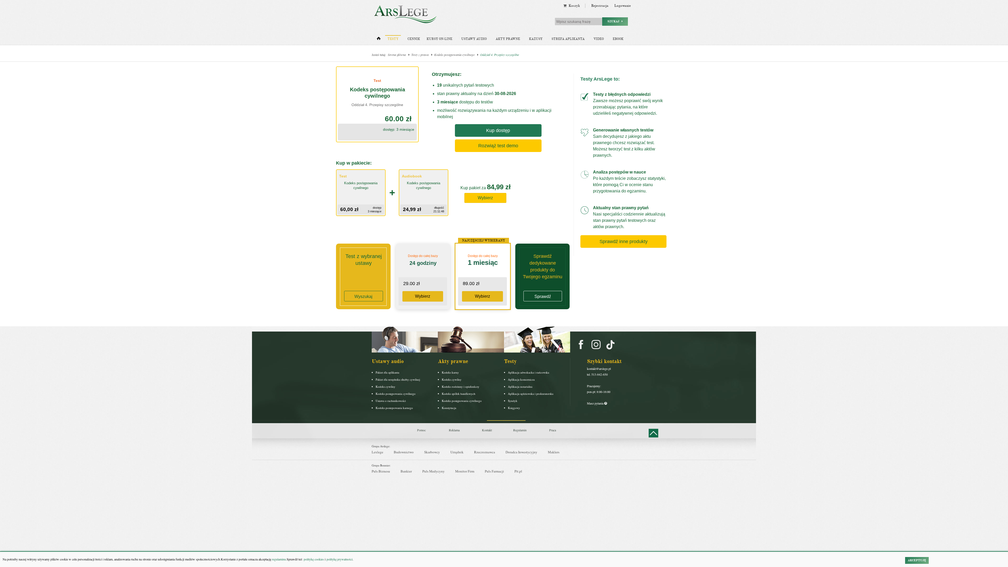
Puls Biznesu (381, 471)
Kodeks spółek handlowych (458, 394)
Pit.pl (518, 471)
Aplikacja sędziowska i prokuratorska (530, 394)
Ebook (618, 39)
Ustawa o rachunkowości (391, 401)
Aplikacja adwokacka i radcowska (528, 372)
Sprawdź (542, 296)
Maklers (553, 452)
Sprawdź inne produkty (624, 241)
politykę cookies (314, 559)
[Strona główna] (378, 40)
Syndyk (512, 401)
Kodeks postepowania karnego (394, 408)
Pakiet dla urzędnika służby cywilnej (398, 379)
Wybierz (485, 198)
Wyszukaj (363, 296)
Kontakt (487, 430)
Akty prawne (508, 39)
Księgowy (514, 408)
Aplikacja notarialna (520, 386)
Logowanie (622, 6)
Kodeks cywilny (385, 386)
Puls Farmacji (494, 471)
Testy (392, 39)
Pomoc (421, 430)
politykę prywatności (340, 559)
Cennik (413, 39)
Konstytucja (449, 408)
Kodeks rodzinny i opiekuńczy (460, 386)
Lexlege (377, 452)
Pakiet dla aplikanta (387, 372)
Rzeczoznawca (484, 452)
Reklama (454, 430)
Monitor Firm (464, 471)
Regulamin (520, 430)
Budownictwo (404, 452)
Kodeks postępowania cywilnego (454, 54)
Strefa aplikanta (568, 39)
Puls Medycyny (433, 471)
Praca (552, 430)
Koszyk (573, 6)
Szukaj (614, 21)
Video (599, 39)
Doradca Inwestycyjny (521, 452)
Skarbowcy (432, 452)
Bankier (406, 471)
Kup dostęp (498, 130)
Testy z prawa (420, 54)
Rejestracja (599, 6)
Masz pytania (595, 403)
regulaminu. (279, 559)
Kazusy (536, 39)
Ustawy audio (474, 39)
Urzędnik (457, 452)
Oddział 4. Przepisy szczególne (499, 54)
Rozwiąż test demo (498, 145)
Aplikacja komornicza (521, 379)
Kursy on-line (439, 39)
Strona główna (397, 54)
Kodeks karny (450, 372)
